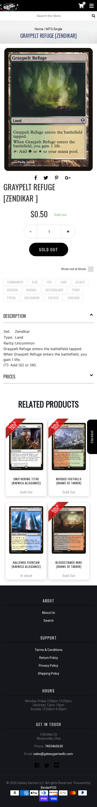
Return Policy (48, 658)
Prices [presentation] (9, 376)
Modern (12, 289)
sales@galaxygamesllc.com (53, 754)
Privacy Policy (48, 665)
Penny (76, 289)
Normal (31, 289)
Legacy (80, 281)
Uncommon (31, 297)
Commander (15, 281)
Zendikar (73, 297)
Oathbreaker (54, 289)
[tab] (48, 318)
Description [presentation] (14, 316)
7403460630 (54, 746)
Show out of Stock (73, 269)
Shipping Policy (48, 673)
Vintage (53, 297)
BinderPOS (48, 787)
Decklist (92, 437)
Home (39, 29)
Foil (49, 281)
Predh (11, 297)
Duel (35, 281)
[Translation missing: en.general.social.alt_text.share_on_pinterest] (57, 178)
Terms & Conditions (48, 650)
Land (63, 281)
